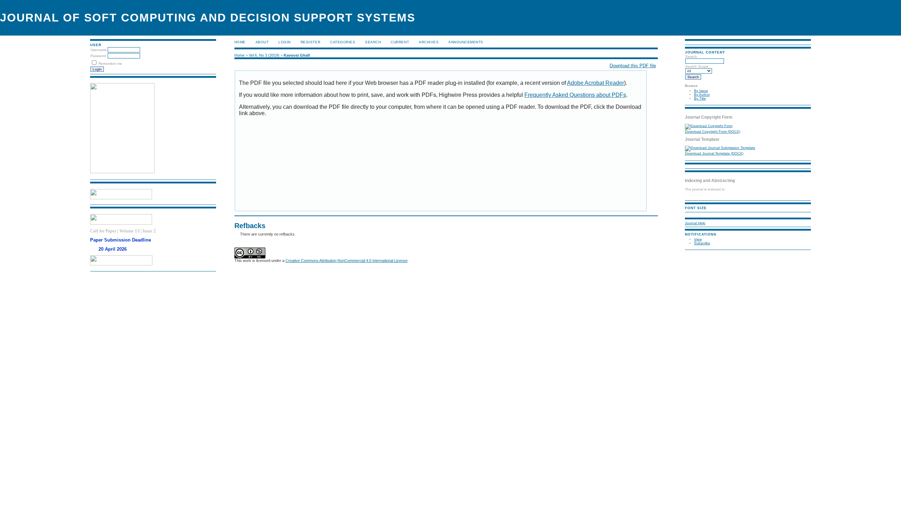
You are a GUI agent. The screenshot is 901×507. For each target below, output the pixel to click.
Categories (342, 42)
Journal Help (695, 223)
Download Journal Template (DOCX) (714, 153)
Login (284, 42)
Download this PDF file (633, 65)
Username (98, 50)
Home (240, 42)
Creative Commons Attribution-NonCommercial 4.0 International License (346, 260)
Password (98, 56)
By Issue (701, 91)
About (262, 42)
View (698, 239)
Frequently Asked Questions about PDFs (575, 95)
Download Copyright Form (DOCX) (712, 131)
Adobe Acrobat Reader (595, 83)
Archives (429, 42)
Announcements (465, 42)
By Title (700, 98)
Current (400, 42)
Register (310, 42)
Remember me (110, 63)
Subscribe (702, 243)
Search (373, 42)
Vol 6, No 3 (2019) (264, 55)
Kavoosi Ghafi (297, 55)
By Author (702, 94)
